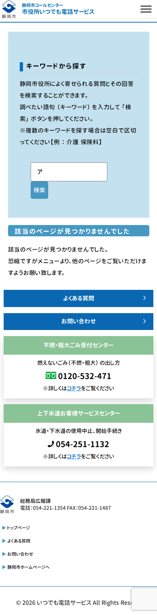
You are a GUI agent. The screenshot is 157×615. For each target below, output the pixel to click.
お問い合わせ (78, 321)
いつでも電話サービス (64, 603)
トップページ (18, 528)
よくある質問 (78, 298)
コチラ (74, 388)
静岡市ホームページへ (28, 567)
